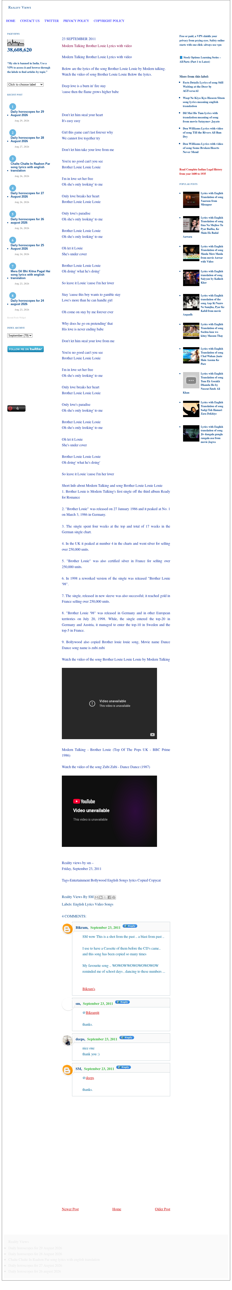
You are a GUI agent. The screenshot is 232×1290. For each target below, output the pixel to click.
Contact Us (30, 21)
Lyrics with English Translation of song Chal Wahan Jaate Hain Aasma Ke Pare (212, 356)
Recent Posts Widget (16, 317)
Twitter (52, 21)
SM (78, 1068)
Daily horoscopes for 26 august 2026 (27, 220)
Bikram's (88, 988)
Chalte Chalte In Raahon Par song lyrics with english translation (30, 167)
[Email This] (96, 897)
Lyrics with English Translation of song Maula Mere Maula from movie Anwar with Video (212, 253)
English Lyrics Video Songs (93, 904)
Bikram (81, 927)
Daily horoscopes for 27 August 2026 (27, 194)
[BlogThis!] (101, 897)
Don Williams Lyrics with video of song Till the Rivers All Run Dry (203, 132)
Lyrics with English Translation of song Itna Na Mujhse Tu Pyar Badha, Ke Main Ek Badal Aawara (203, 227)
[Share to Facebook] (109, 897)
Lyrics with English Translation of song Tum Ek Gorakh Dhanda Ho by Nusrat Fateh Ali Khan (203, 383)
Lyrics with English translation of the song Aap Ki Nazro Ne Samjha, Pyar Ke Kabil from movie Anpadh (203, 305)
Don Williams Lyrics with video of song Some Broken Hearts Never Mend (203, 147)
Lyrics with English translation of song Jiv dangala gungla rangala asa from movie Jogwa (212, 434)
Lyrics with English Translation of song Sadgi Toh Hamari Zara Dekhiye (212, 408)
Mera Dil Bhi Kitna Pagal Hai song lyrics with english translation (30, 275)
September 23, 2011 (105, 927)
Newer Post (70, 1208)
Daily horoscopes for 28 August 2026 (27, 139)
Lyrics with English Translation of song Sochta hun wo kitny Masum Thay (212, 329)
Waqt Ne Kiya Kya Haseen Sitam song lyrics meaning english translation (204, 102)
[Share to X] (105, 897)
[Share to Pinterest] (113, 897)
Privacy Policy (76, 21)
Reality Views (19, 7)
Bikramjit (92, 1012)
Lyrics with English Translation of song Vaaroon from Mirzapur (212, 198)
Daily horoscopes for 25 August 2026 (27, 247)
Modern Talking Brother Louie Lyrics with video (97, 45)
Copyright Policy (109, 21)
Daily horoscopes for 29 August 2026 (27, 113)
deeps (80, 1039)
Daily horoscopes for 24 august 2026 (27, 302)
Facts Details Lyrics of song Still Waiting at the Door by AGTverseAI (203, 86)
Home (10, 21)
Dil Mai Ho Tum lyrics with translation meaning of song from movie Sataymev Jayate (201, 117)
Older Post (162, 1208)
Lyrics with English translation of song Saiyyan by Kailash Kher (212, 276)
